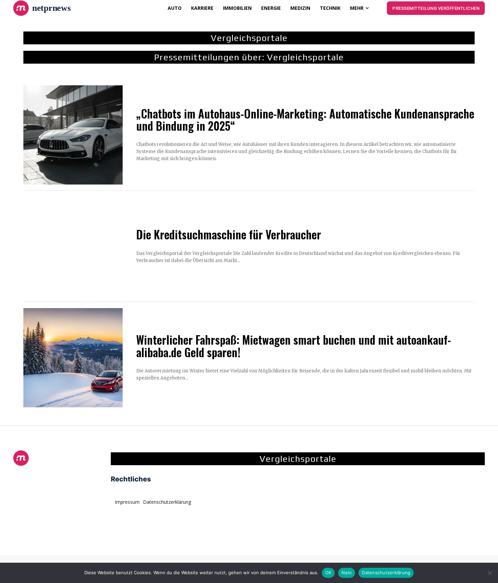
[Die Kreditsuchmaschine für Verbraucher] (73, 246)
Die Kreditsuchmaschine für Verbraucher (228, 234)
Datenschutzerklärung (386, 572)
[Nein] (489, 572)
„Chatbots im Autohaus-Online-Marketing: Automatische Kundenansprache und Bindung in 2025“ (305, 119)
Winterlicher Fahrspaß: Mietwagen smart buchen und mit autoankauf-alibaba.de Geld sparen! (293, 345)
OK (328, 572)
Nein (346, 572)
